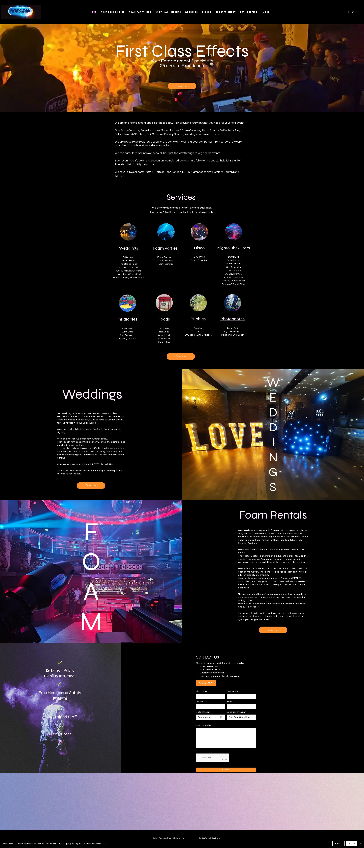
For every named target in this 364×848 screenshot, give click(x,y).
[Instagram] (352, 12)
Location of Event (236, 712)
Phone (199, 701)
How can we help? (205, 725)
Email (229, 701)
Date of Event (203, 712)
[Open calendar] (221, 717)
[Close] (360, 843)
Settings (338, 843)
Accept (352, 843)
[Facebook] (348, 12)
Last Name (232, 691)
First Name (201, 691)
